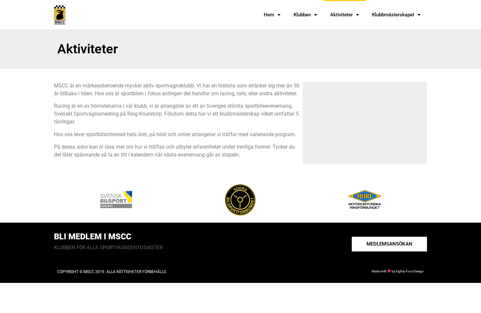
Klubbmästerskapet (393, 15)
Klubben (302, 15)
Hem (269, 15)
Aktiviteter (341, 15)
